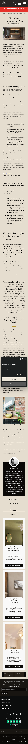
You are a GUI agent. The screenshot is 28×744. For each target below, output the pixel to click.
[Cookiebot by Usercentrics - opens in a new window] (20, 359)
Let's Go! (5, 693)
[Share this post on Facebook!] (14, 510)
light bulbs (9, 146)
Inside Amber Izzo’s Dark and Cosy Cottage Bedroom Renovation (14, 548)
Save (14, 503)
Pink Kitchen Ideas (20, 674)
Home (4, 13)
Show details (20, 375)
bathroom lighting (12, 388)
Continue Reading (14, 565)
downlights (12, 97)
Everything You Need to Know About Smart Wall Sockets (14, 600)
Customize (13, 383)
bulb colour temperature (9, 352)
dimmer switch (16, 346)
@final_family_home (15, 175)
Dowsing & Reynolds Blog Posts (14, 13)
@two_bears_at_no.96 (16, 424)
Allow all (14, 379)
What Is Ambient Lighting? (8, 674)
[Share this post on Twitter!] (14, 506)
